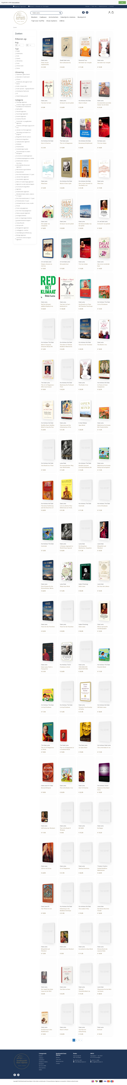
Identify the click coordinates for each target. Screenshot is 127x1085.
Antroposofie (19, 225)
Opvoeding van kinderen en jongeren (23, 133)
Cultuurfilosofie (20, 223)
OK (122, 2)
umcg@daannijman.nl (97, 1062)
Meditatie (18, 144)
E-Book (18, 79)
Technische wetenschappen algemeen (23, 238)
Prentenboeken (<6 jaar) (22, 201)
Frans (17, 63)
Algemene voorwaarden (60, 1081)
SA (17, 93)
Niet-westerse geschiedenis (23, 169)
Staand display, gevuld (22, 96)
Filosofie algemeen (21, 111)
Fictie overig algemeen (22, 208)
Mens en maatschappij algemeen (25, 182)
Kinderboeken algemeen (22, 191)
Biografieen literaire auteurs (23, 137)
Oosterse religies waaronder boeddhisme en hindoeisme (23, 105)
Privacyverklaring (50, 1081)
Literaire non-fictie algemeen (23, 130)
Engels (18, 51)
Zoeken (18, 33)
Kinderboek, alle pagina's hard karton (24, 83)
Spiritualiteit (19, 109)
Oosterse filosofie (21, 119)
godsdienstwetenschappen (23, 220)
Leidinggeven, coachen (22, 230)
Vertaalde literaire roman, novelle (25, 203)
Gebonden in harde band (22, 77)
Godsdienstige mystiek (22, 149)
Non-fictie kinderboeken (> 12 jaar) (25, 198)
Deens (18, 68)
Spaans (18, 58)
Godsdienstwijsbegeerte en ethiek (25, 158)
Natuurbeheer (20, 172)
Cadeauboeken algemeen (23, 142)
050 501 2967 (78, 1060)
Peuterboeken (20, 146)
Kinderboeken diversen (22, 161)
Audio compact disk (21, 86)
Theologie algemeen (21, 102)
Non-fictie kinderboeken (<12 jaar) (25, 174)
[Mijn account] (109, 12)
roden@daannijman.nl (80, 1062)
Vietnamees (19, 61)
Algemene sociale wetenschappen (25, 184)
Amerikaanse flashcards (22, 91)
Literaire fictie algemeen (22, 177)
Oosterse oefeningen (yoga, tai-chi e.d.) (25, 126)
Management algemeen (22, 228)
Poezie (18, 206)
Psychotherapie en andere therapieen (23, 152)
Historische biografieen (22, 139)
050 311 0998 (95, 1060)
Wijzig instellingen (15, 2)
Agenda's (18, 189)
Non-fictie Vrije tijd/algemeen (23, 211)
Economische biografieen (23, 187)
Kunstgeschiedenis (21, 215)
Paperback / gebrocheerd (23, 74)
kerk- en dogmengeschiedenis (24, 218)
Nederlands (19, 53)
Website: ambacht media (72, 1081)
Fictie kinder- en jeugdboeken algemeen (24, 122)
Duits (17, 56)
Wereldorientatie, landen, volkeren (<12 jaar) (25, 195)
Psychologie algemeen (22, 114)
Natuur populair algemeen (23, 213)
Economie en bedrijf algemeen (24, 156)
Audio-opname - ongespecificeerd (25, 88)
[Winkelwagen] (112, 12)
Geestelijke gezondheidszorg (23, 233)
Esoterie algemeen (21, 116)
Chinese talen (19, 66)
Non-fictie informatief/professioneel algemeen (23, 165)
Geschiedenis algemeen (22, 179)
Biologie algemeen (21, 235)
